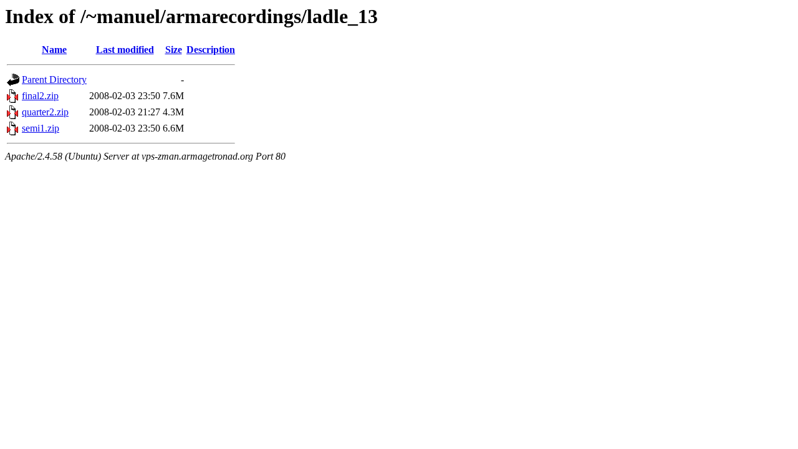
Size (173, 49)
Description (210, 49)
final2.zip (40, 95)
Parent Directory (54, 79)
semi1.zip (40, 128)
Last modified (125, 49)
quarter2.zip (45, 112)
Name (54, 49)
